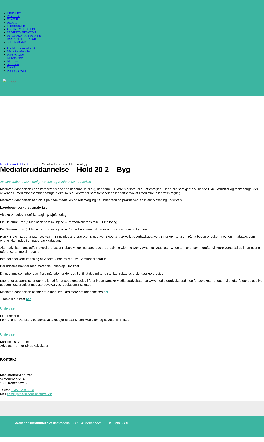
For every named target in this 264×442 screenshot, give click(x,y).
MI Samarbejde (16, 57)
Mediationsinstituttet (11, 164)
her (106, 292)
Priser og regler (15, 54)
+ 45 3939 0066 (22, 390)
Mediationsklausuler (18, 51)
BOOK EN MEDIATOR (21, 38)
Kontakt (11, 67)
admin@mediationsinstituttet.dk (29, 394)
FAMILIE (13, 19)
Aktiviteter (13, 64)
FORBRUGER (16, 25)
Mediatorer (13, 61)
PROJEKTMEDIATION (21, 32)
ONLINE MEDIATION (21, 29)
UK (255, 13)
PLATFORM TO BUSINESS (24, 35)
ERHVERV (14, 13)
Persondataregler (16, 70)
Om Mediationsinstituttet (21, 48)
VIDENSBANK (16, 42)
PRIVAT (12, 22)
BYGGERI (13, 16)
